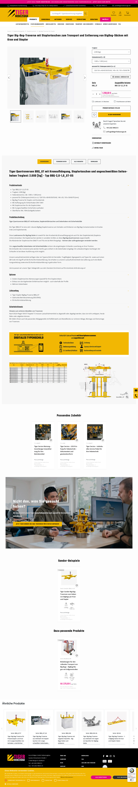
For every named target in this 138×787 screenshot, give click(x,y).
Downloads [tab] (94, 162)
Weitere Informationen (67, 777)
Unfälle (105, 19)
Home (9, 31)
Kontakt (63, 766)
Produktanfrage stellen (111, 108)
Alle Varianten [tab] (78, 162)
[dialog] (69, 777)
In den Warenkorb (114, 115)
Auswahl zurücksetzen (122, 77)
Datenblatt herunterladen (102, 143)
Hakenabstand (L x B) (98, 57)
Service (69, 19)
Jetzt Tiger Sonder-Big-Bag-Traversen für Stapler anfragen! (37, 524)
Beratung (94, 19)
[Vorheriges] (8, 78)
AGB (82, 766)
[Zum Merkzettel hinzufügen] (94, 114)
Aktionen (57, 19)
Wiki (61, 763)
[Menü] (135, 768)
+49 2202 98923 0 (101, 5)
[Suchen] (85, 13)
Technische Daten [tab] (61, 162)
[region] (48, 85)
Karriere (63, 759)
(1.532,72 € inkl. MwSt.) (110, 95)
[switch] (132, 780)
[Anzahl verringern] (93, 94)
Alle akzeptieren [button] (101, 777)
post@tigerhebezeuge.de (123, 5)
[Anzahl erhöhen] (99, 94)
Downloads (85, 756)
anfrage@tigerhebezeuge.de (116, 132)
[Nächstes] (84, 78)
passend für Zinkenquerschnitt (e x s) (103, 66)
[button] (46, 784)
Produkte (33, 19)
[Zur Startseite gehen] (17, 13)
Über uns (63, 756)
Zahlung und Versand (88, 763)
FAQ (82, 759)
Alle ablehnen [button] (122, 777)
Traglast (94, 48)
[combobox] (66, 13)
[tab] (44, 161)
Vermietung (81, 19)
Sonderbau (45, 19)
